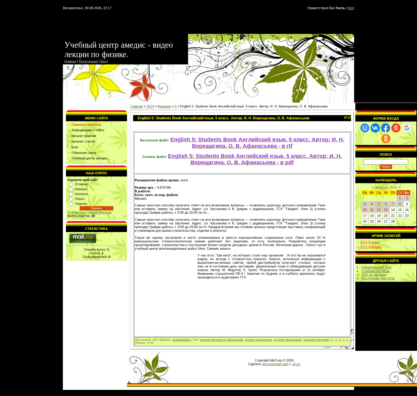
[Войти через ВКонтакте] (375, 128)
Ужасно (80, 203)
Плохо (80, 199)
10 (365, 210)
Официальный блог (376, 267)
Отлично (81, 184)
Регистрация (88, 61)
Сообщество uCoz (375, 271)
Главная (70, 61)
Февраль (164, 106)
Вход (104, 61)
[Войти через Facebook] (385, 128)
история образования (288, 339)
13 (386, 210)
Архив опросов (99, 212)
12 (379, 210)
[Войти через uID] (364, 128)
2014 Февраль (371, 247)
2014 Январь (370, 242)
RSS (351, 8)
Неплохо (81, 194)
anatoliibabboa (181, 339)
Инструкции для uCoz (378, 278)
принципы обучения (316, 339)
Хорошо (81, 189)
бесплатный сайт (275, 364)
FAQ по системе (374, 274)
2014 (150, 106)
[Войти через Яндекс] (396, 128)
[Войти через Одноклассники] (385, 138)
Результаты (76, 212)
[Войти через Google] (407, 128)
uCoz (296, 364)
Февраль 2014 (386, 187)
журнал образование (258, 339)
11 (372, 210)
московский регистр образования (221, 339)
